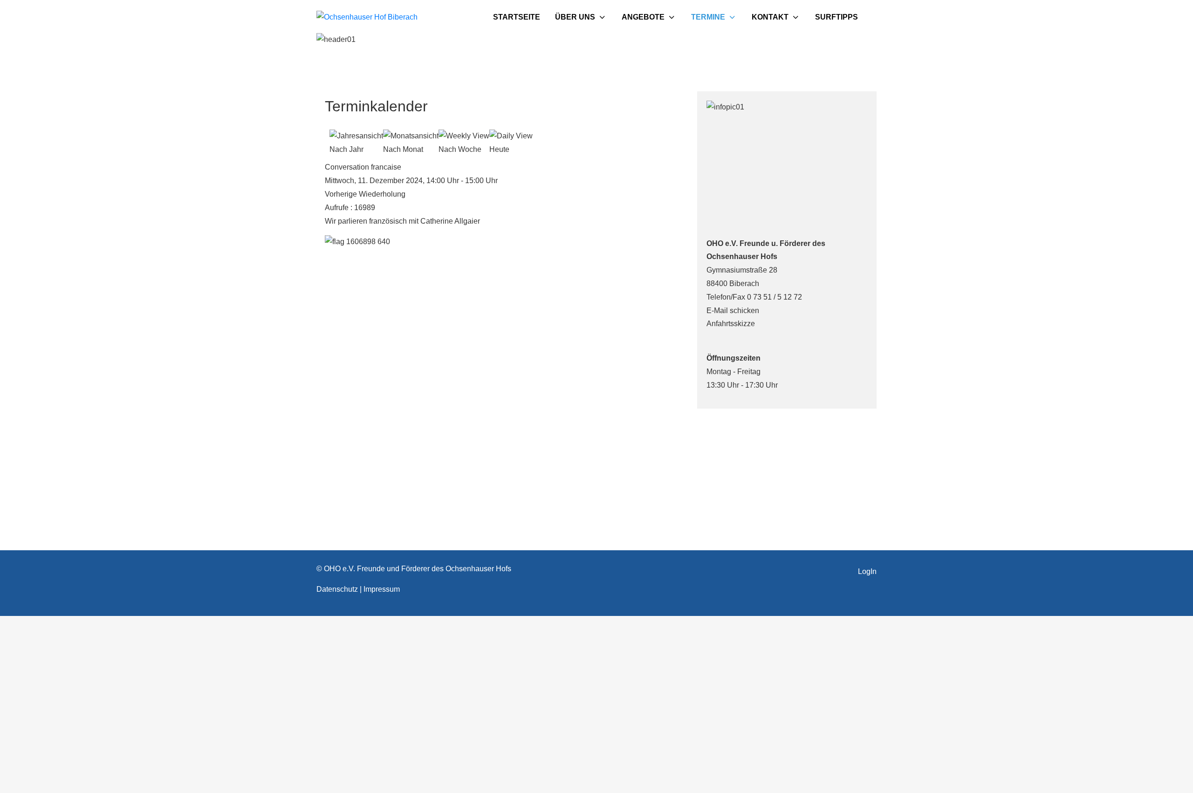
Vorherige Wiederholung (365, 194)
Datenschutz (338, 589)
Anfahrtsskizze (730, 324)
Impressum (381, 589)
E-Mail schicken (732, 310)
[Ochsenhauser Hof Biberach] (367, 17)
